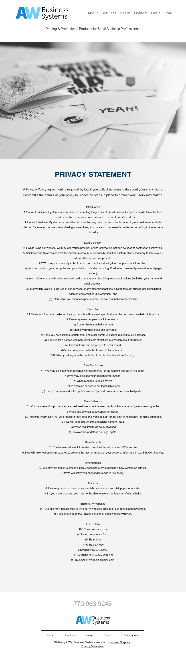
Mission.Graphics (120, 642)
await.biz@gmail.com (101, 559)
